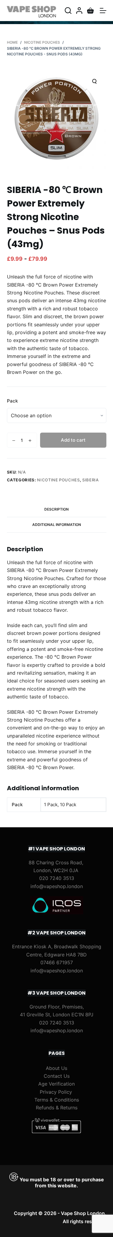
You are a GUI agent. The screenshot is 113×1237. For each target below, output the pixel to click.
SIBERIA (90, 479)
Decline (71, 1230)
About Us (56, 1068)
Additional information (56, 524)
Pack (12, 401)
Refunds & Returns (56, 1108)
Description (56, 509)
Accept (42, 1230)
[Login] (79, 10)
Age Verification (56, 1084)
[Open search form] (68, 10)
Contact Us (57, 1076)
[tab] (56, 509)
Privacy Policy (56, 1092)
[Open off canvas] (103, 10)
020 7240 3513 (56, 878)
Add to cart (73, 440)
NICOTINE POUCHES (58, 479)
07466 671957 (56, 962)
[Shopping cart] (90, 10)
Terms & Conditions (56, 1100)
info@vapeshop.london (56, 886)
